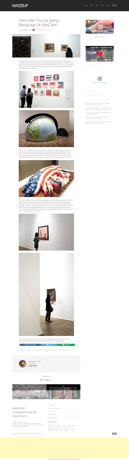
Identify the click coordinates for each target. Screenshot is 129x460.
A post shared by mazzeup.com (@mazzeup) (99, 99)
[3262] (46, 146)
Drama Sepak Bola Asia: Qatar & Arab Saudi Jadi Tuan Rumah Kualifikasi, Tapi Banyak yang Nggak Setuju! (99, 108)
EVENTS (102, 5)
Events (57, 425)
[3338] (46, 107)
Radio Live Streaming (53, 408)
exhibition (42, 350)
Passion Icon (57, 427)
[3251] (46, 335)
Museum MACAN (23, 150)
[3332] (46, 250)
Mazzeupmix (71, 425)
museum (57, 350)
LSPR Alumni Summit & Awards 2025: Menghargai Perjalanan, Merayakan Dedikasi (97, 104)
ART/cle (50, 30)
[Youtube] (115, 5)
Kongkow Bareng (52, 417)
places (46, 351)
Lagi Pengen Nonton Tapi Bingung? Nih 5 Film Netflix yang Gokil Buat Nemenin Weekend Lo (98, 122)
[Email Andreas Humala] (29, 366)
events (37, 350)
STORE (107, 5)
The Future (59, 430)
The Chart (51, 430)
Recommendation (52, 429)
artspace (32, 350)
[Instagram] (113, 5)
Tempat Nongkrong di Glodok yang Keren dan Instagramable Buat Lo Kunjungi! (97, 117)
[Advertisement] (45, 447)
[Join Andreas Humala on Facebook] (36, 366)
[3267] (46, 196)
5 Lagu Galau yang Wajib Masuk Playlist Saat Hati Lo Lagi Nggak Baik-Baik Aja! (99, 113)
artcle (28, 350)
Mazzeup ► (51, 405)
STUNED (72, 429)
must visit (69, 350)
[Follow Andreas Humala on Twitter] (34, 366)
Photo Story (51, 411)
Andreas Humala (41, 30)
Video (96, 5)
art (25, 350)
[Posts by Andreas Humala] (34, 30)
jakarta (47, 350)
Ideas (86, 5)
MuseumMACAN (63, 350)
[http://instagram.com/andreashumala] (31, 366)
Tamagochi (102, 36)
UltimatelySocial (76, 459)
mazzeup (52, 350)
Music (91, 5)
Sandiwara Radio (52, 414)
